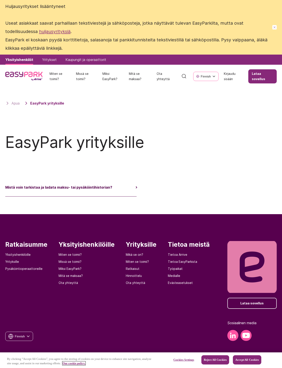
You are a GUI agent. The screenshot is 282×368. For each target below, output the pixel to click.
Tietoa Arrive (177, 254)
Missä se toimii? (70, 261)
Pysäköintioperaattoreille (24, 268)
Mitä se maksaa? (71, 276)
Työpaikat (175, 268)
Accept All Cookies (247, 359)
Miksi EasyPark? (70, 268)
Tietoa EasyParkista (182, 261)
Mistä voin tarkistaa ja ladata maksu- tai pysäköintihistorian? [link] (58, 187)
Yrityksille (12, 261)
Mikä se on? (134, 254)
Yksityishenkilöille (18, 254)
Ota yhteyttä (68, 283)
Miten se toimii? (70, 254)
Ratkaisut (132, 268)
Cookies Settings (183, 359)
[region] (141, 360)
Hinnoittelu (134, 276)
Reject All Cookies (215, 359)
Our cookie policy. (74, 363)
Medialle (174, 276)
